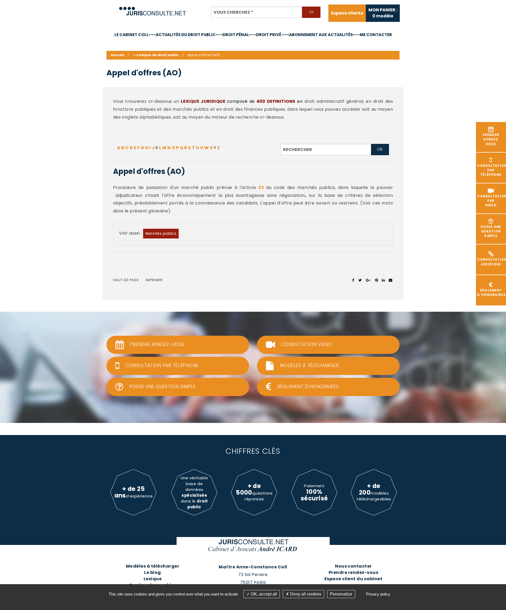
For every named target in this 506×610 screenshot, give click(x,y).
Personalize (341, 594)
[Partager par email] (390, 280)
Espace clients (347, 13)
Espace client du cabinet (353, 579)
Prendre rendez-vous (353, 572)
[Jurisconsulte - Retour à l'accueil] (153, 9)
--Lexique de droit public (156, 55)
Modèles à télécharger (152, 566)
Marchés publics (160, 233)
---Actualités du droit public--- (186, 34)
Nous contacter (353, 566)
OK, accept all (263, 594)
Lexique (153, 579)
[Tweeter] (360, 280)
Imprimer (154, 280)
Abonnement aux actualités (321, 34)
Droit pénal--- (239, 34)
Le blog (152, 572)
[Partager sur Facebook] (353, 280)
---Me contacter (372, 34)
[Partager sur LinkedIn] (383, 280)
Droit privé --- (272, 34)
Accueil (117, 55)
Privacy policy (378, 594)
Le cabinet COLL (131, 34)
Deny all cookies (305, 594)
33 (261, 187)
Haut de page (126, 280)
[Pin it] (376, 280)
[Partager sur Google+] (368, 280)
